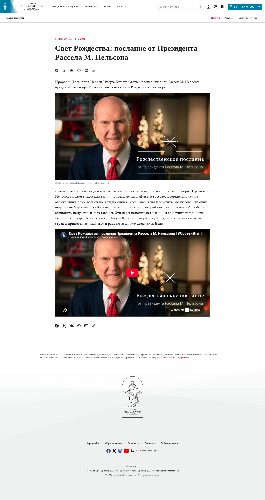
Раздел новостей (15, 18)
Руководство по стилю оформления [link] (173, 357)
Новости (215, 17)
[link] (57, 325)
